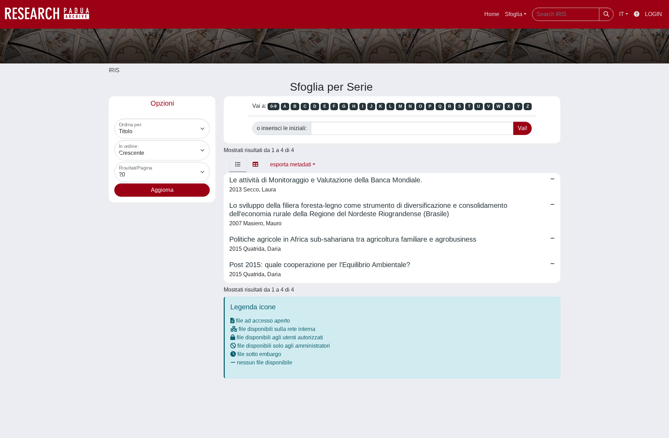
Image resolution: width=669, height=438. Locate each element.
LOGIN (653, 14)
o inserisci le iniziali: (282, 128)
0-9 (273, 106)
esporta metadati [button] (290, 164)
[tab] (238, 164)
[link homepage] (50, 14)
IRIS (114, 70)
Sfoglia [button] (513, 14)
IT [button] (621, 14)
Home (491, 14)
